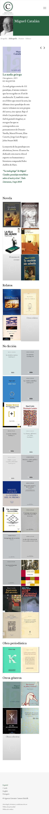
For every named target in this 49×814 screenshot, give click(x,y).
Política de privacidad (9, 807)
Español (5, 785)
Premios (21, 38)
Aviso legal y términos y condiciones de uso (15, 804)
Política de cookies (8, 809)
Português (6, 794)
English (5, 791)
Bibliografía (13, 38)
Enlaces (28, 38)
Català (5, 788)
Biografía (4, 38)
